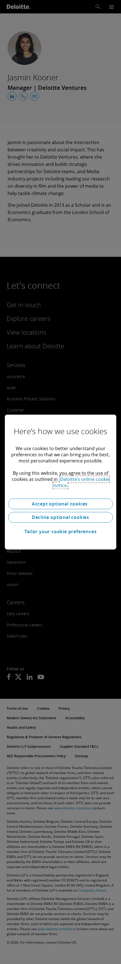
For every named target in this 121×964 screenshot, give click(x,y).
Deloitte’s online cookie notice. (81, 482)
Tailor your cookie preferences (60, 531)
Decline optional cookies (60, 517)
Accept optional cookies (60, 504)
